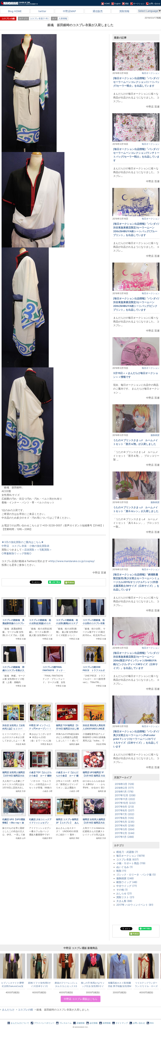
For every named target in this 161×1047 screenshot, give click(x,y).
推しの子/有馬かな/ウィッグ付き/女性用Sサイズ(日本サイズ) (93, 984)
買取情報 (124, 11)
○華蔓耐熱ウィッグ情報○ (16, 553)
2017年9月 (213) (124, 806)
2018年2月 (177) (124, 787)
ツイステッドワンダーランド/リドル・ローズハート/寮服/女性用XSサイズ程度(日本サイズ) (146, 984)
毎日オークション (150, 73)
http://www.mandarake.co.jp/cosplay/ (72, 561)
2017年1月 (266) (124, 836)
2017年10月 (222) (125, 802)
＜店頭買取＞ (29, 549)
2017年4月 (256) (124, 825)
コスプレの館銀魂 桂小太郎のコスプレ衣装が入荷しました (94, 623)
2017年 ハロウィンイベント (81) (134, 904)
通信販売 (98, 11)
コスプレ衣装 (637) (127, 859)
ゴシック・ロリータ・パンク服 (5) (136, 874)
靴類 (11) (121, 870)
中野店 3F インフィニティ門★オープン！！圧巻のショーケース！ (40, 728)
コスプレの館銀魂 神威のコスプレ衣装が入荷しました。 (13, 670)
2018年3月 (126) (124, 784)
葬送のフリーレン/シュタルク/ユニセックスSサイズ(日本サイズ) (66, 984)
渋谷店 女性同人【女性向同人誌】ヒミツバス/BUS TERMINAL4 (13, 728)
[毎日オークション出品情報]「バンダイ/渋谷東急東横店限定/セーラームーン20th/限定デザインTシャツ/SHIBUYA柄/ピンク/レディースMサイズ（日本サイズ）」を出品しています (136, 660)
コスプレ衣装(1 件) (39, 18)
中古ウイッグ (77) (126, 885)
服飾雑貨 (155, 435)
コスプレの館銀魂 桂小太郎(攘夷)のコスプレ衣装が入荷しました (67, 623)
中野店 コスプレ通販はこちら (80, 998)
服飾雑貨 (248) (125, 878)
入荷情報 (62, 18)
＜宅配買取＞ (44, 549)
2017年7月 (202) (124, 814)
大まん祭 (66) (124, 901)
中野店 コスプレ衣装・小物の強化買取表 (25, 545)
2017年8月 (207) (124, 810)
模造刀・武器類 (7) (127, 851)
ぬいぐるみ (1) (124, 867)
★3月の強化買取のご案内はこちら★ (23, 542)
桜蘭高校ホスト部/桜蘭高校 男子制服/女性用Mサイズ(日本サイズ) (119, 984)
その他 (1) (122, 889)
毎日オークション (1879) (130, 855)
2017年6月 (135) (124, 818)
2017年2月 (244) (124, 833)
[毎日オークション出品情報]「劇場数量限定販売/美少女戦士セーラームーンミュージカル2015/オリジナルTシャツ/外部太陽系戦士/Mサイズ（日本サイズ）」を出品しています (136, 582)
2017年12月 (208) (125, 795)
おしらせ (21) (124, 893)
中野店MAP (69, 11)
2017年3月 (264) (124, 829)
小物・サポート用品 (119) (130, 863)
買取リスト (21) (125, 897)
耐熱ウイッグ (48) (126, 882)
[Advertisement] (54, 886)
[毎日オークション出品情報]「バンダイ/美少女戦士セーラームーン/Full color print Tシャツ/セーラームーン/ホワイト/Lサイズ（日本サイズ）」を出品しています (136, 739)
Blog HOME (15, 11)
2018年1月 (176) (124, 791)
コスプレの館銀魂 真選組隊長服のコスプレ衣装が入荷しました (13, 623)
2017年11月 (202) (125, 799)
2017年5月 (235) (124, 821)
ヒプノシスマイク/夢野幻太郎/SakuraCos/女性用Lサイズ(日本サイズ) (12, 984)
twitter (42, 11)
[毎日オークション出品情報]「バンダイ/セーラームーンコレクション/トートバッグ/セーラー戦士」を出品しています (136, 82)
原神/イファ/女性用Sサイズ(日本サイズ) (39, 984)
